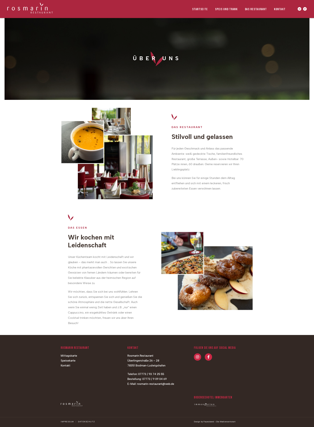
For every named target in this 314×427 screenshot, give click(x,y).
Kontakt (65, 365)
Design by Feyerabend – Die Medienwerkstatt (214, 421)
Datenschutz (86, 421)
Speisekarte (68, 360)
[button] (299, 9)
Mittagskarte (69, 355)
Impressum (67, 421)
